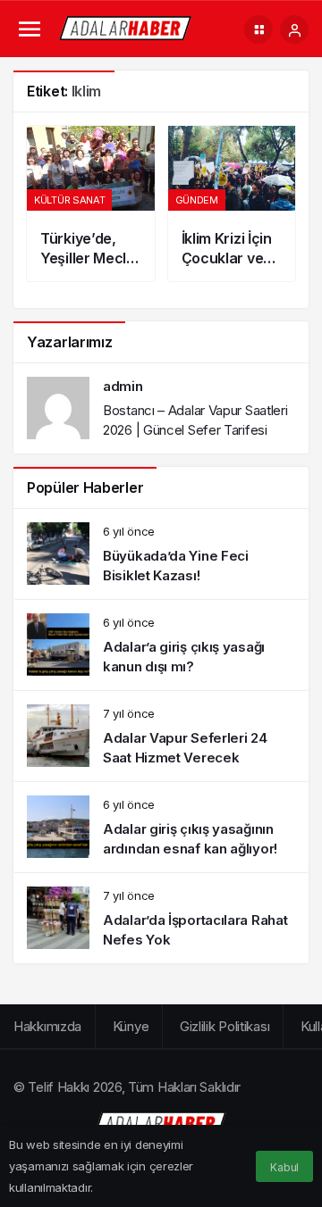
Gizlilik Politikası (224, 1026)
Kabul (284, 1167)
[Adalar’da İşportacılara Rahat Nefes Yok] (161, 918)
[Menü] (29, 30)
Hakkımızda (47, 1026)
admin (123, 386)
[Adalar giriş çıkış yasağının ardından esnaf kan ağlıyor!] (161, 827)
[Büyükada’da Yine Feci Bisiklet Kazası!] (161, 554)
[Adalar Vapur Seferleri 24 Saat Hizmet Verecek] (161, 736)
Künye (131, 1026)
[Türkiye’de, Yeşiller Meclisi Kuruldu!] (91, 203)
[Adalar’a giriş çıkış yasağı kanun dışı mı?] (161, 645)
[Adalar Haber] (126, 28)
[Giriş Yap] (294, 29)
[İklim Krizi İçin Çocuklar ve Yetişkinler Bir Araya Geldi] (232, 203)
